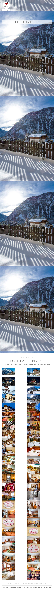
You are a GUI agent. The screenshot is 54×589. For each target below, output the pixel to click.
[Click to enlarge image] (8, 371)
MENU (6, 10)
